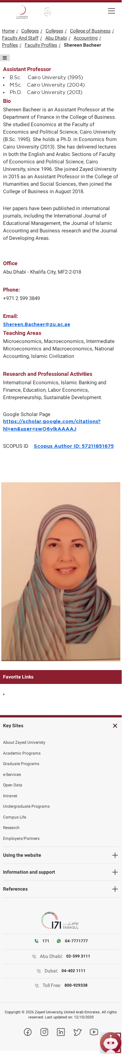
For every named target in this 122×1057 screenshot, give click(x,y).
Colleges (30, 30)
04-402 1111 (74, 970)
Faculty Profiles (41, 45)
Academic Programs (22, 753)
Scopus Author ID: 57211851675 (74, 446)
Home (8, 30)
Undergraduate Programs (26, 806)
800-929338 (76, 985)
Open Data (12, 785)
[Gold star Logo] (47, 12)
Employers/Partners (21, 838)
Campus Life (14, 817)
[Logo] (22, 12)
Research (11, 827)
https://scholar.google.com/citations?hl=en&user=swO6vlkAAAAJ (52, 425)
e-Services (12, 774)
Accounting (86, 38)
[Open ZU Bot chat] (111, 1043)
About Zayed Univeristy (24, 742)
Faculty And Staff (20, 38)
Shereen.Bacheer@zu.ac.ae (36, 324)
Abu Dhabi (56, 38)
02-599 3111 (78, 956)
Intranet (10, 796)
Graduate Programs (21, 763)
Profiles (10, 45)
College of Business (90, 30)
